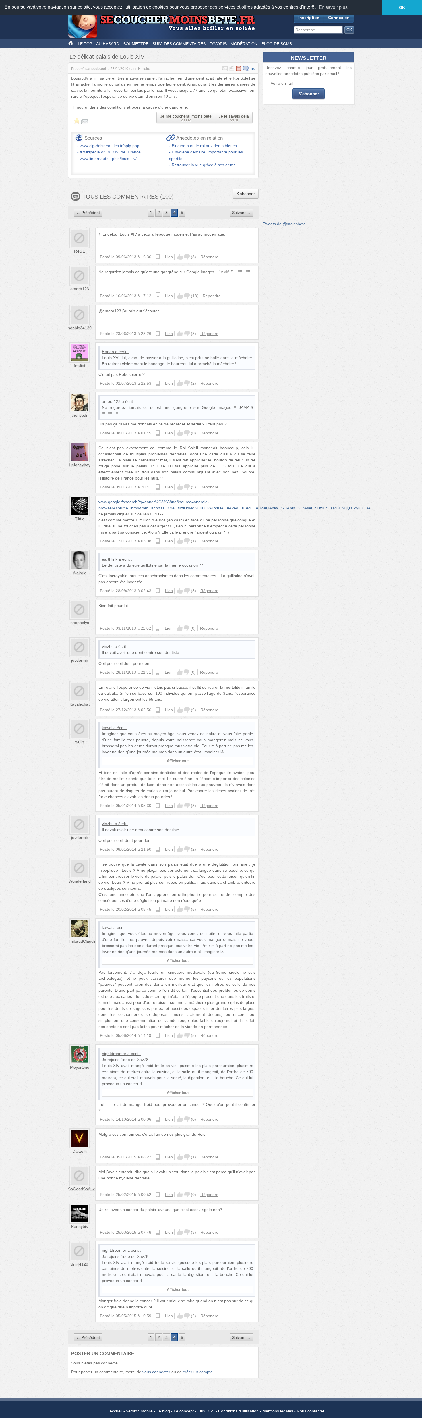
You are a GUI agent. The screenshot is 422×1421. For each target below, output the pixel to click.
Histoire (144, 69)
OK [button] (402, 7)
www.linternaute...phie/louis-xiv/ (108, 158)
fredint (79, 365)
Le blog (163, 1411)
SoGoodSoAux (81, 1189)
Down (187, 257)
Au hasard (107, 43)
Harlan (108, 351)
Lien (169, 257)
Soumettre (135, 43)
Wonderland (80, 881)
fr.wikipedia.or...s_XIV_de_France (110, 152)
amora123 (79, 288)
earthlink (109, 559)
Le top (85, 43)
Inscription (309, 17)
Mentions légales (277, 1411)
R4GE (79, 251)
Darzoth (79, 1151)
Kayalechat (79, 704)
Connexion (339, 17)
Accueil (115, 1411)
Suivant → (241, 212)
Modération (244, 43)
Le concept (184, 1411)
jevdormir (79, 660)
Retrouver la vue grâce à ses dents (203, 165)
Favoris (218, 43)
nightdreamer (114, 1053)
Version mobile (139, 1411)
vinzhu (108, 646)
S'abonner (245, 193)
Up (180, 257)
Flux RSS (206, 1411)
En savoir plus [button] (333, 7)
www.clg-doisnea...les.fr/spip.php (109, 145)
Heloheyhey (79, 465)
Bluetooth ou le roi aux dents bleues (204, 145)
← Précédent (88, 212)
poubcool (98, 69)
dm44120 (79, 1264)
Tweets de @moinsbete (284, 224)
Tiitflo (79, 519)
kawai (107, 727)
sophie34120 (80, 328)
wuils (79, 742)
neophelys (79, 622)
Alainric (79, 573)
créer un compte (198, 1372)
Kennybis (79, 1226)
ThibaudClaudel (82, 941)
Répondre (209, 257)
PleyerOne (79, 1067)
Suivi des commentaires (179, 43)
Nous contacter (310, 1411)
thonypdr (79, 415)
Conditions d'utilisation (238, 1411)
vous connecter (156, 1372)
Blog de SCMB (277, 43)
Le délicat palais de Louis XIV (106, 56)
